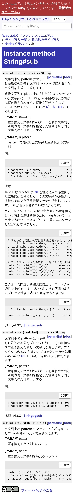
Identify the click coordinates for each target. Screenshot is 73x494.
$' (54, 107)
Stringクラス (14, 43)
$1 (36, 192)
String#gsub (32, 325)
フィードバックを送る (36, 490)
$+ (60, 107)
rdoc (67, 77)
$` (47, 107)
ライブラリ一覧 (16, 40)
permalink (55, 77)
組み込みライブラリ (46, 40)
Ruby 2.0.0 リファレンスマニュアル (26, 19)
